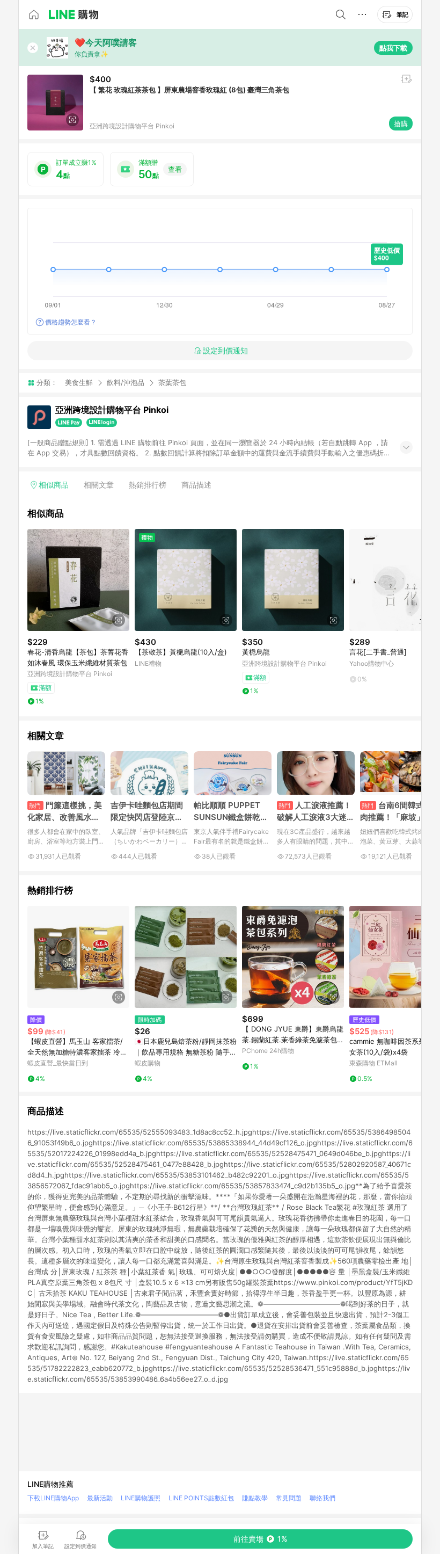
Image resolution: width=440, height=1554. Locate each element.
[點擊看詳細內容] (78, 580)
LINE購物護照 (140, 1498)
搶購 (401, 123)
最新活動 (100, 1498)
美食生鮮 (79, 382)
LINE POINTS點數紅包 (201, 1498)
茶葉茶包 (172, 383)
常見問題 (289, 1498)
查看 (175, 169)
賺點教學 (255, 1498)
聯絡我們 (322, 1498)
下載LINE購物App (53, 1498)
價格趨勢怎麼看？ (71, 322)
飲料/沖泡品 (125, 382)
